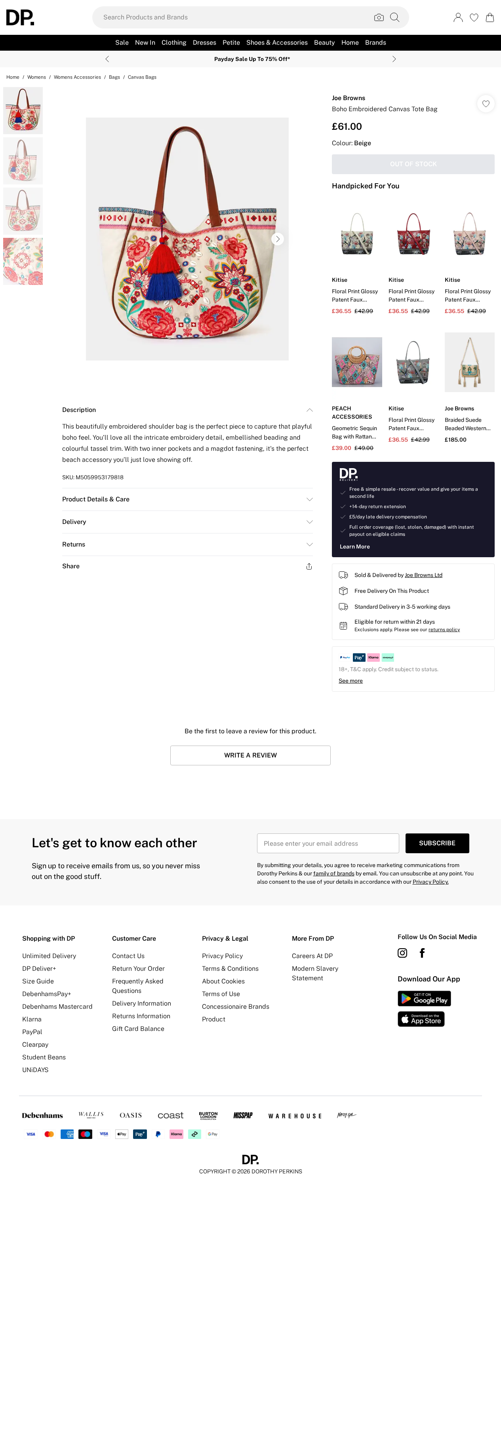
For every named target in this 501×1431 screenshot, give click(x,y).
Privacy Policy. (431, 882)
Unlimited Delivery (49, 956)
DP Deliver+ (39, 968)
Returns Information (141, 1016)
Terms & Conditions (230, 968)
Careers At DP (312, 956)
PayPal (32, 1032)
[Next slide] (394, 59)
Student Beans (44, 1057)
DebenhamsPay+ (46, 994)
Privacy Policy (222, 956)
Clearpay (35, 1044)
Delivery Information (141, 1003)
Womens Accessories (77, 77)
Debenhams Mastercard (57, 1006)
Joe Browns (348, 98)
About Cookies (223, 981)
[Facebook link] (422, 953)
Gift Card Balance (138, 1028)
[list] (187, 239)
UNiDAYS (35, 1070)
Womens (36, 77)
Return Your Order (138, 968)
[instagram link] (402, 953)
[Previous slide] (107, 59)
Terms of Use (221, 994)
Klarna (32, 1019)
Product (213, 1019)
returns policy (444, 629)
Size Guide (38, 981)
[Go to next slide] (277, 239)
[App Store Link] (424, 1009)
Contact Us (128, 956)
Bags (114, 77)
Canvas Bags (142, 77)
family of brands (333, 873)
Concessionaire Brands (235, 1006)
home (12, 77)
